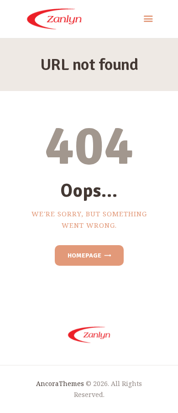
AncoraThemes (60, 383)
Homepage (84, 255)
